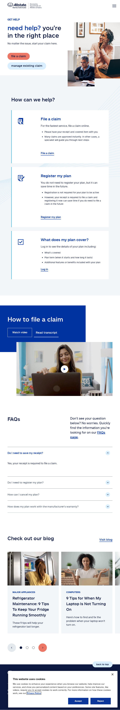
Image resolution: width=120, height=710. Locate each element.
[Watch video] (64, 369)
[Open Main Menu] (111, 6)
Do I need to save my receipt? (25, 453)
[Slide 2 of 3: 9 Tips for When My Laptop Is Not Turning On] (86, 592)
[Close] (112, 674)
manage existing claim (26, 65)
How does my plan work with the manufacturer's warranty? (43, 506)
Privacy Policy (34, 693)
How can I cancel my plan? (23, 494)
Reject (100, 701)
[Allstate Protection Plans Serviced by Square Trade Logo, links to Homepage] (25, 6)
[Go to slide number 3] (33, 647)
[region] (63, 689)
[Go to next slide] (42, 647)
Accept (78, 701)
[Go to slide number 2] (27, 647)
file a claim (18, 56)
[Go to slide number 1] (21, 647)
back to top (102, 664)
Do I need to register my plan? (26, 482)
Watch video (19, 332)
